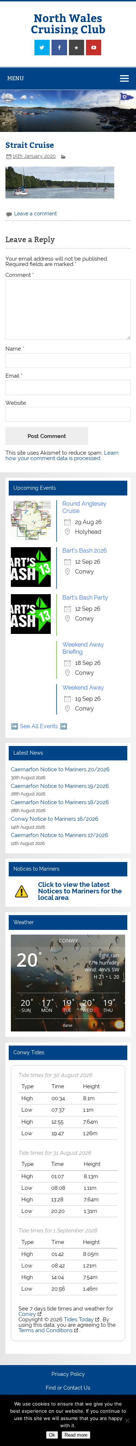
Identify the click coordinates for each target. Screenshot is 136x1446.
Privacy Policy (68, 1374)
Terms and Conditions (45, 1330)
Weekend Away (83, 687)
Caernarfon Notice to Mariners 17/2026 (59, 835)
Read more (76, 1435)
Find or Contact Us (68, 1388)
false (68, 1025)
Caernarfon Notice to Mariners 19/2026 (60, 786)
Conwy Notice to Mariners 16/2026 (54, 819)
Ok (52, 1435)
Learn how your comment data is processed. (62, 456)
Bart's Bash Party (85, 597)
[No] (127, 1420)
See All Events (39, 726)
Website (15, 403)
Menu (15, 78)
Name (14, 349)
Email (13, 376)
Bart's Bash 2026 (84, 550)
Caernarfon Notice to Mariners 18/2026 (60, 802)
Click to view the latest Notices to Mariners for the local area (80, 891)
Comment (19, 275)
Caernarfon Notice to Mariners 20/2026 (60, 769)
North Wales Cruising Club (68, 23)
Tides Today (79, 1319)
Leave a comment (35, 213)
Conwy (27, 1314)
